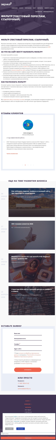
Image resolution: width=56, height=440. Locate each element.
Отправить (27, 369)
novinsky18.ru (28, 133)
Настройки (9, 428)
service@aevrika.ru (48, 11)
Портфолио (28, 8)
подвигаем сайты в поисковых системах (14, 99)
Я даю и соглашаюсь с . (27, 354)
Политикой (16, 421)
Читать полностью (12, 153)
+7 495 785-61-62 (38, 11)
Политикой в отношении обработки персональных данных (38, 436)
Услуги (21, 8)
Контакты (40, 8)
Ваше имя (17, 333)
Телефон (17, 344)
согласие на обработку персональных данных (17, 436)
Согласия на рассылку (26, 363)
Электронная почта (20, 338)
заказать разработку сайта (19, 70)
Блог (34, 8)
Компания (15, 8)
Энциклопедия (10, 15)
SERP (49, 47)
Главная (3, 15)
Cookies (15, 416)
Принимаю (20, 428)
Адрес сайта (17, 349)
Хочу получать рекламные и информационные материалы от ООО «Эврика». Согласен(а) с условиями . (27, 361)
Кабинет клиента (49, 8)
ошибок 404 (26, 66)
